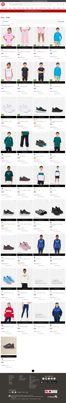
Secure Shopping (32, 386)
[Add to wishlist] (15, 28)
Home (32, 8)
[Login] (58, 4)
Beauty (49, 8)
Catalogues (11, 375)
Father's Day (4, 8)
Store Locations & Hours (34, 379)
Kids (23, 8)
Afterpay (10, 382)
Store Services (32, 387)
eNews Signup (11, 377)
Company (21, 375)
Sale (64, 8)
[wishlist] (61, 4)
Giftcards (10, 378)
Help (30, 375)
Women (14, 8)
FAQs (30, 378)
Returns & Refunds (33, 385)
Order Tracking (32, 377)
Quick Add (9, 47)
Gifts (54, 8)
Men (19, 8)
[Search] (10, 4)
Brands (59, 8)
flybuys (10, 379)
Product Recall (22, 379)
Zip (9, 381)
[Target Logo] (3, 4)
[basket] (63, 4)
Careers (20, 377)
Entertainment (42, 8)
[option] (2, 50)
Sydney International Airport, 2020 (39, 1)
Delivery (31, 383)
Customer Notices (22, 378)
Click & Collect (32, 381)
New (10, 8)
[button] (30, 371)
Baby (27, 8)
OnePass (10, 383)
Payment (31, 382)
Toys (36, 8)
